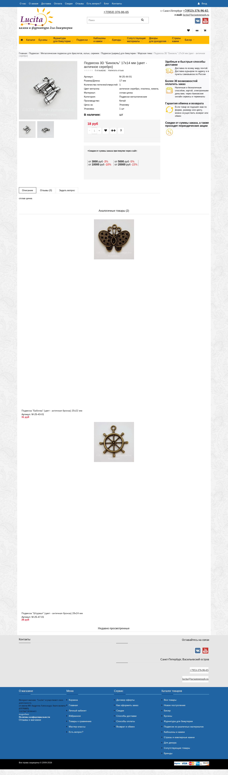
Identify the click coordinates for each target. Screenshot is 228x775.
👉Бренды (115, 39)
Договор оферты (125, 700)
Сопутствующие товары (177, 748)
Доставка (46, 3)
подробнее (24, 714)
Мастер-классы (77, 726)
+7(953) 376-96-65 (116, 12)
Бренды (168, 753)
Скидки (69, 3)
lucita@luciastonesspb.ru (196, 14)
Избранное (75, 716)
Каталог (30, 39)
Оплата (58, 3)
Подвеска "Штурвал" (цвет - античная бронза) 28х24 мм (52, 613)
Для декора (170, 742)
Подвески (82, 39)
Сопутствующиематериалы (136, 40)
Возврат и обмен (125, 726)
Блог (106, 3)
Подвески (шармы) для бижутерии (118, 53)
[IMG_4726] (45, 129)
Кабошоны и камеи (174, 732)
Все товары (170, 700)
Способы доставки (126, 716)
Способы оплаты (125, 721)
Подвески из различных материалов (183, 726)
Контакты (117, 3)
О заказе (33, 3)
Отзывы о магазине (30, 719)
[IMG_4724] (27, 129)
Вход (204, 3)
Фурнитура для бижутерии (62, 40)
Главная (23, 53)
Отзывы (79, 3)
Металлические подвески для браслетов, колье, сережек (70, 53)
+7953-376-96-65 (199, 670)
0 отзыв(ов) (100, 70)
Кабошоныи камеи (99, 40)
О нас (23, 3)
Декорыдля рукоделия (157, 40)
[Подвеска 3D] (48, 90)
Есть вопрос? (94, 3)
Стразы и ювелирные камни (179, 737)
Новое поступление (174, 705)
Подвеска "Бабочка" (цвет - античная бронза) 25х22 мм (52, 410)
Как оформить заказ (127, 705)
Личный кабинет (77, 710)
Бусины (43, 39)
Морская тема (145, 53)
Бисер (188, 39)
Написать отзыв (116, 70)
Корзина (73, 700)
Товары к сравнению (80, 721)
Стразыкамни (176, 40)
